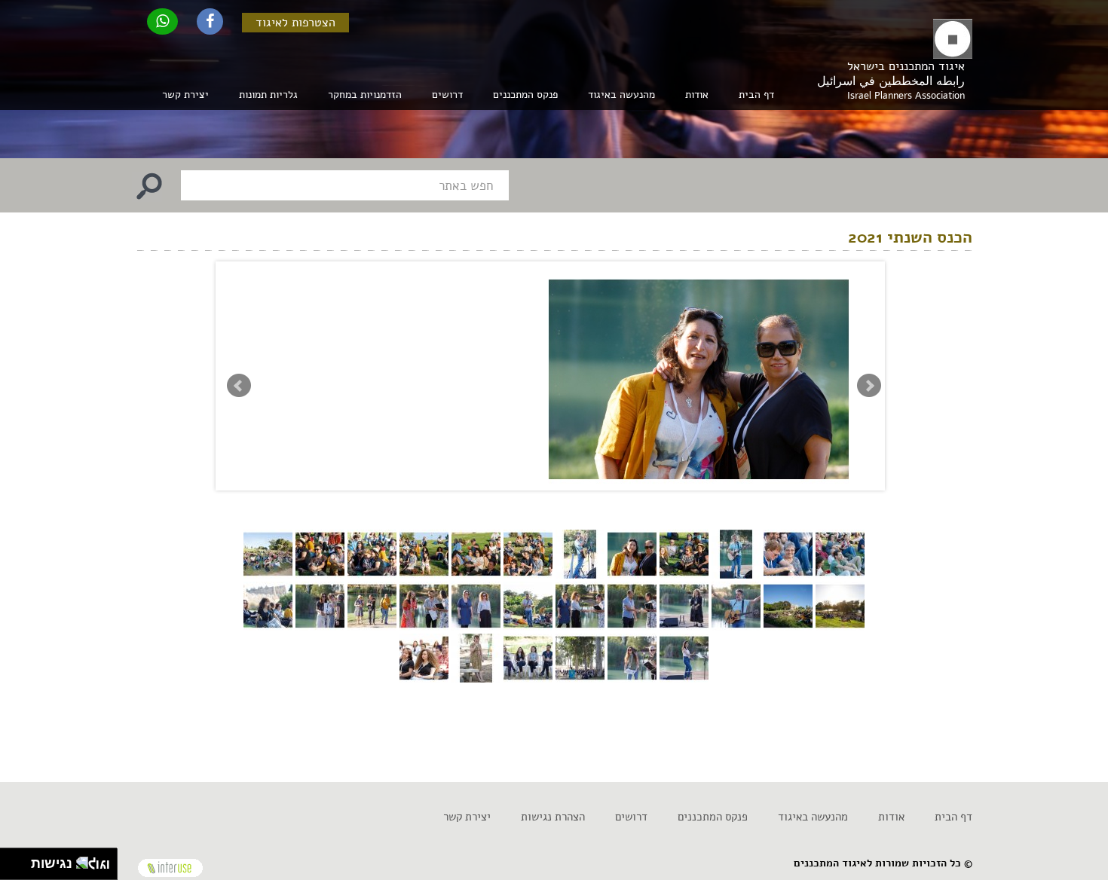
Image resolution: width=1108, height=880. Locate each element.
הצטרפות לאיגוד (295, 22)
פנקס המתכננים (525, 94)
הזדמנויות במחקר (365, 94)
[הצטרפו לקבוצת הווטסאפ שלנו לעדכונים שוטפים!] (162, 21)
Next (869, 386)
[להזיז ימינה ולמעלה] (20, 860)
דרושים (447, 94)
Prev (239, 386)
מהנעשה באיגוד (813, 816)
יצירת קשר (185, 94)
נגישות (47, 863)
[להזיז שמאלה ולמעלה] (12, 860)
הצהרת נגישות (553, 816)
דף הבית (756, 94)
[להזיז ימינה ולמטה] (20, 868)
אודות (891, 816)
